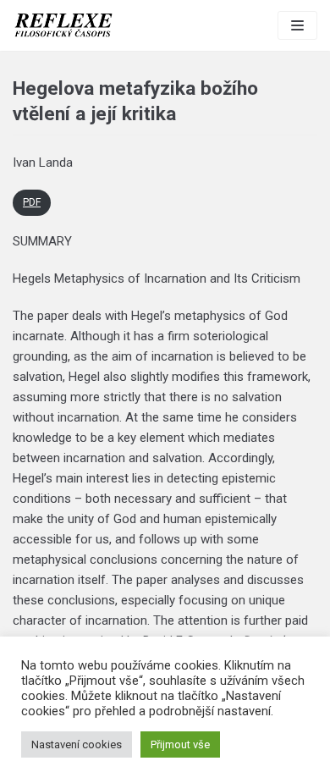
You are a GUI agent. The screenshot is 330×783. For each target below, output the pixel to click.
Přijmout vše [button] (180, 744)
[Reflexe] (63, 25)
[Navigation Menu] (297, 25)
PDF (32, 202)
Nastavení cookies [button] (76, 744)
